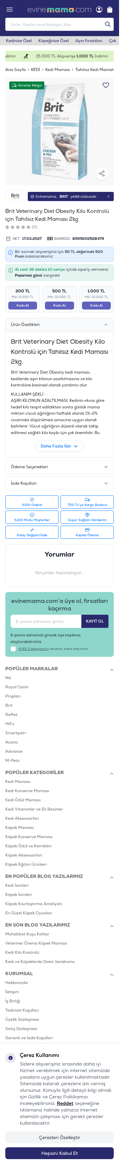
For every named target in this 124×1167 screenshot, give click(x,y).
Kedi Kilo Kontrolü (22, 952)
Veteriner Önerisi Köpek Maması (36, 943)
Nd (8, 677)
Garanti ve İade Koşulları (29, 1038)
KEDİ (35, 69)
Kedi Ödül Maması (23, 800)
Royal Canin (16, 687)
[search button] (108, 24)
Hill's (9, 723)
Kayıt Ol (95, 621)
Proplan (13, 696)
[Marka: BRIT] (15, 196)
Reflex (11, 714)
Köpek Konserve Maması (29, 836)
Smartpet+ (15, 733)
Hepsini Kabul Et (59, 1153)
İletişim (12, 992)
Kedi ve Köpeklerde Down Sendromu (40, 961)
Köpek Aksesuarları (23, 855)
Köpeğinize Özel (53, 40)
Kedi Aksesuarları (22, 818)
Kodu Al (23, 305)
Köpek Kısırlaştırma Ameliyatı (33, 903)
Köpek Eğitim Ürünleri (26, 864)
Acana (11, 742)
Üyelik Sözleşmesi (22, 1019)
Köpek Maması (19, 827)
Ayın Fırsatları (89, 40)
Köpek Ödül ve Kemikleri (28, 846)
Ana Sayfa (15, 69)
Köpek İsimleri (18, 894)
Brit (9, 705)
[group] (59, 131)
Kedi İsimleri (16, 885)
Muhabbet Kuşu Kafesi (27, 934)
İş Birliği (12, 1001)
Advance (13, 751)
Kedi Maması (57, 69)
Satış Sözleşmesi (21, 1028)
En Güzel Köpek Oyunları (28, 913)
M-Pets (12, 760)
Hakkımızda (16, 982)
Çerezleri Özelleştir (59, 1137)
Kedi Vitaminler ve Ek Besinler (34, 809)
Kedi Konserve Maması (27, 790)
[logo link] (59, 9)
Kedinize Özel (19, 40)
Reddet (65, 1103)
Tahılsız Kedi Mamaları (96, 69)
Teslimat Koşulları (22, 1010)
